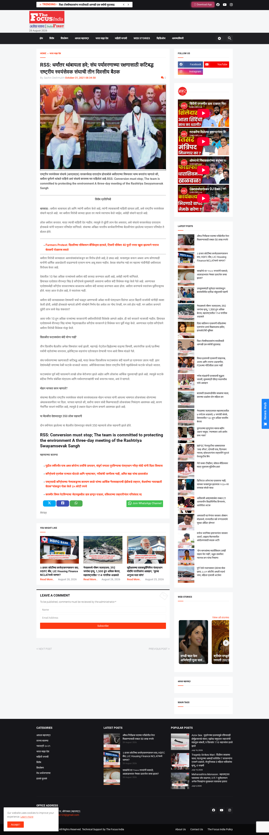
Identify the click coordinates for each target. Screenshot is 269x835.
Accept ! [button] (15, 824)
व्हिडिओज (161, 38)
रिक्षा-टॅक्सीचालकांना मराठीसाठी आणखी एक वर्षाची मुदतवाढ (87, 4)
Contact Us (196, 829)
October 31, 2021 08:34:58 (80, 77)
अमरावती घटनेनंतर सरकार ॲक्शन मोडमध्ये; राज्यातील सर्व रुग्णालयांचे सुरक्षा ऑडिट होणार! (212, 519)
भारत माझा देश (102, 38)
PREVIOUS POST (158, 648)
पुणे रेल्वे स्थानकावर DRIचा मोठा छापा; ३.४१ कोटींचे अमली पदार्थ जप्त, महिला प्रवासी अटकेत (211, 572)
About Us (180, 829)
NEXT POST (45, 648)
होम (41, 38)
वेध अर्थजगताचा (43, 773)
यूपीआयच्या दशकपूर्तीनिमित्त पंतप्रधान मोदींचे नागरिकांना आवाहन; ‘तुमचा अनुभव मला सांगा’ (144, 571)
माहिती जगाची (121, 38)
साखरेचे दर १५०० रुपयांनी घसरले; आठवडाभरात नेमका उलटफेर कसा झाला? (212, 274)
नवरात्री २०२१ (43, 745)
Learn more (26, 816)
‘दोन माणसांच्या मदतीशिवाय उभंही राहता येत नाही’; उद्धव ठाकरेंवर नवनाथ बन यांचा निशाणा (211, 554)
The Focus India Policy (220, 829)
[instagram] (231, 4)
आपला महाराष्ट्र (82, 38)
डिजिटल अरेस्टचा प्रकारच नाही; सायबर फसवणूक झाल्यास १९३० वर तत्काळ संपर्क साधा (213, 484)
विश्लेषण (64, 38)
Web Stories (142, 38)
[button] (221, 38)
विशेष (51, 38)
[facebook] (218, 4)
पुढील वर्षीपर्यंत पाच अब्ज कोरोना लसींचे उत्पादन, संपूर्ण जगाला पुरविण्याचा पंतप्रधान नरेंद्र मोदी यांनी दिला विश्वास (104, 465)
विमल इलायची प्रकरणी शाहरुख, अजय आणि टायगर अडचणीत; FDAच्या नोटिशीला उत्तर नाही (211, 362)
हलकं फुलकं (41, 778)
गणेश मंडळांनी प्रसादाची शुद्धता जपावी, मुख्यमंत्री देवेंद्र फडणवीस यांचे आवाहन (212, 379)
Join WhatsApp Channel (147, 503)
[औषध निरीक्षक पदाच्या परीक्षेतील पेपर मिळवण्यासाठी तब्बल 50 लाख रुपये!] (112, 742)
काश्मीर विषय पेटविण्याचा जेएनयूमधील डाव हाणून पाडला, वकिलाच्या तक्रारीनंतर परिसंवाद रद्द (94, 494)
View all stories (220, 617)
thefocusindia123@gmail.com (61, 814)
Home (43, 53)
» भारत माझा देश (53, 53)
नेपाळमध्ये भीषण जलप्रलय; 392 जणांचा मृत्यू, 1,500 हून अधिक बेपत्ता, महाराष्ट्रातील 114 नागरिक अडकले (101, 571)
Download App (204, 4)
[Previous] (124, 4)
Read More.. (47, 579)
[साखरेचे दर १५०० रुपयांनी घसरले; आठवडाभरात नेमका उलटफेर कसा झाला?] (112, 777)
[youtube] (225, 4)
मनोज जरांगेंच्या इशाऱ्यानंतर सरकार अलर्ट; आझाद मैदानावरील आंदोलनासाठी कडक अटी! (212, 537)
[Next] (128, 4)
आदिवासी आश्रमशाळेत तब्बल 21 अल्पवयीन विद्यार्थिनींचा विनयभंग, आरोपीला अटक (211, 502)
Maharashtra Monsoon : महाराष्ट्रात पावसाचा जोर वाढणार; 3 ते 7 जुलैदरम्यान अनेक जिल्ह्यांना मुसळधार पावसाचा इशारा (210, 778)
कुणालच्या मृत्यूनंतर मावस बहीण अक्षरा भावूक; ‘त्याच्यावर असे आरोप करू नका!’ (212, 432)
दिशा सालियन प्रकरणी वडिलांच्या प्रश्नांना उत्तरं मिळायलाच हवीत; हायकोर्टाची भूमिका (211, 327)
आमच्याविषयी (178, 38)
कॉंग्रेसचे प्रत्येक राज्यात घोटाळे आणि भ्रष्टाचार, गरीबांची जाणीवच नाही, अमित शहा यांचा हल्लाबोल (97, 473)
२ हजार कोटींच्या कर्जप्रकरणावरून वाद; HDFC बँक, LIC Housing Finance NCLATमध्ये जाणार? (59, 571)
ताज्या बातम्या (42, 740)
